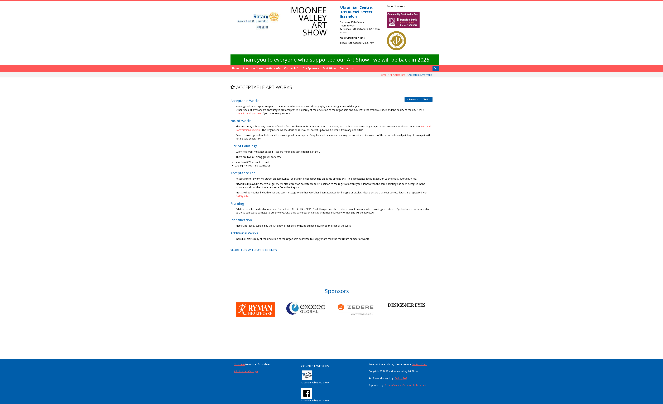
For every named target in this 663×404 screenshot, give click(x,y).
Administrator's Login (246, 371)
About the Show (253, 68)
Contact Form (419, 364)
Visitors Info (291, 68)
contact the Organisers (248, 113)
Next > (426, 99)
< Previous (413, 99)
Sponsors (337, 291)
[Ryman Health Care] (261, 309)
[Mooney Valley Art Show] (306, 392)
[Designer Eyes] (412, 305)
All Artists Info (398, 74)
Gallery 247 (242, 196)
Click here (239, 364)
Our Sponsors (311, 68)
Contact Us (347, 68)
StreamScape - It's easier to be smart (405, 385)
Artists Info (273, 68)
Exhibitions (329, 68)
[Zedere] (362, 309)
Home (235, 68)
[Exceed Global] (311, 308)
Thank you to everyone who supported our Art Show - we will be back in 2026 (335, 59)
